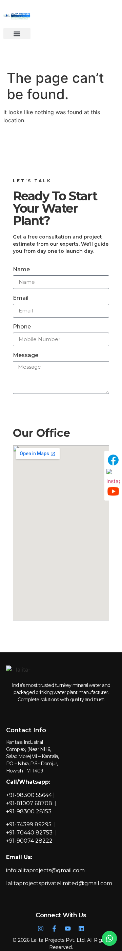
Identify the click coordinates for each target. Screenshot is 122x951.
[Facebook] (113, 460)
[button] (16, 33)
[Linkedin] (81, 928)
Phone (22, 327)
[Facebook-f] (54, 928)
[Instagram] (41, 928)
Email (20, 298)
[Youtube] (68, 928)
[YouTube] (113, 491)
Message (25, 355)
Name (21, 270)
